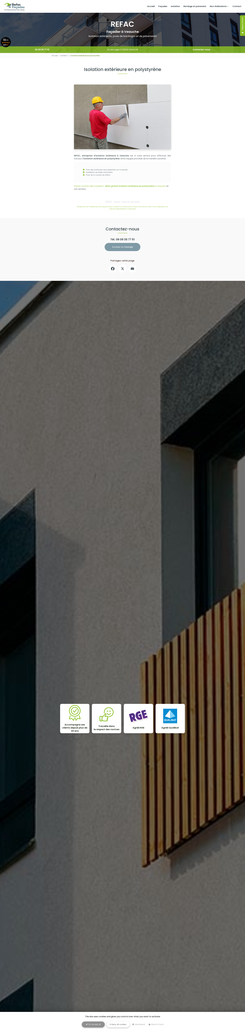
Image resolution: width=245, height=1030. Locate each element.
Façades (162, 6)
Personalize (139, 1024)
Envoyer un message (122, 246)
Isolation (175, 6)
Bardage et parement (194, 6)
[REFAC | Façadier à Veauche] (14, 6)
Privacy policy (157, 1024)
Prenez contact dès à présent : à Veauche (120, 186)
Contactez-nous (201, 49)
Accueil (151, 6)
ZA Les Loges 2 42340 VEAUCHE (122, 49)
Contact (236, 6)
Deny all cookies (118, 1024)
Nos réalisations (218, 6)
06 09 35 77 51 (42, 49)
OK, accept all (94, 1024)
